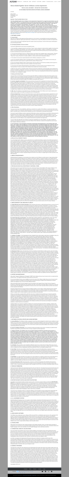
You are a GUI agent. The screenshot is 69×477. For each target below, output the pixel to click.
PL (22, 472)
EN (17, 471)
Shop (30, 1)
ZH (28, 471)
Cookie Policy (34, 475)
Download (25, 1)
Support (34, 1)
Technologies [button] (49, 1)
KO (32, 471)
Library (44, 1)
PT (24, 472)
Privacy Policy (29, 475)
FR (21, 471)
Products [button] (19, 1)
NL (20, 472)
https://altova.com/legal (30, 32)
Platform (39, 1)
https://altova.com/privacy (15, 33)
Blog (55, 1)
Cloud (59, 1)
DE (19, 471)
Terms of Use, (25, 475)
